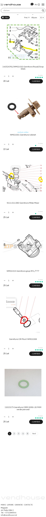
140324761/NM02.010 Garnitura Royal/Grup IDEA (23, 68)
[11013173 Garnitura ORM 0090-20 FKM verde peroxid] (23, 382)
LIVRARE (10, 505)
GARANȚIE (19, 505)
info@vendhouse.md (9, 515)
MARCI (3, 505)
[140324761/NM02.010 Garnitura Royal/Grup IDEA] (23, 42)
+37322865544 (10, 513)
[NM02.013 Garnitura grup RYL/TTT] (23, 246)
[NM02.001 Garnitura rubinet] (23, 110)
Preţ (26, 17)
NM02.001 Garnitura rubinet (23, 135)
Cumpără (36, 81)
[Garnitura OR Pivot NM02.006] (23, 314)
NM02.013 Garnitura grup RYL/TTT (23, 271)
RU (36, 5)
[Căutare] (43, 10)
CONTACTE (28, 505)
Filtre (7, 17)
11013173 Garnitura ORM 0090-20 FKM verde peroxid (23, 408)
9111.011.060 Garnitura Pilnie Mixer (23, 203)
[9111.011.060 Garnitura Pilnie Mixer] (23, 178)
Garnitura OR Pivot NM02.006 (23, 339)
